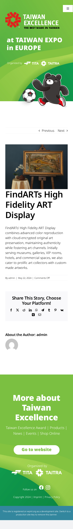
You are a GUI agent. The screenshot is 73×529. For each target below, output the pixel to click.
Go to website (37, 449)
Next (61, 130)
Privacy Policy (52, 497)
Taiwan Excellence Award (26, 427)
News (17, 433)
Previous (48, 130)
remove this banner (47, 514)
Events (31, 433)
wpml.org (31, 511)
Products (57, 427)
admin (11, 278)
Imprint (37, 497)
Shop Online (50, 433)
